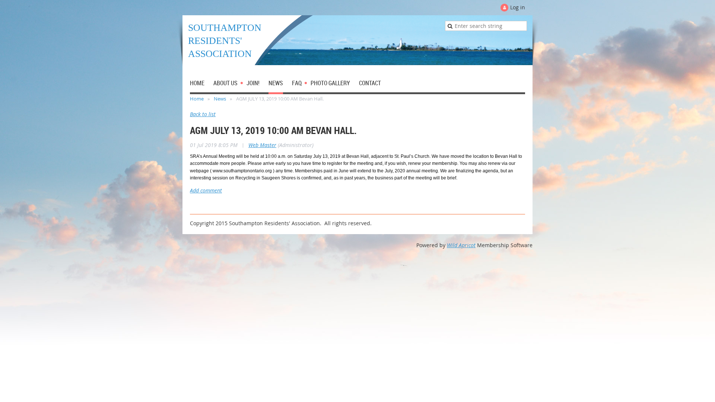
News (220, 98)
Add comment (206, 190)
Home (197, 98)
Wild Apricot (461, 245)
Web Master (262, 145)
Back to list (203, 114)
